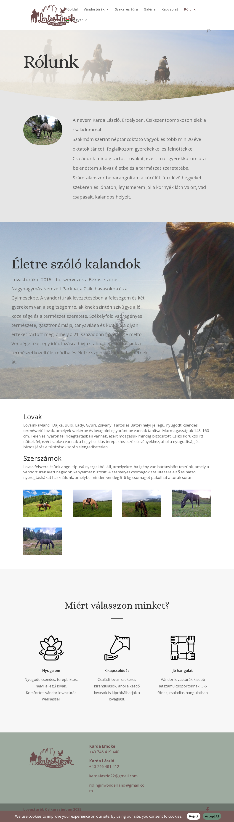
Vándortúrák (94, 9)
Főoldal (72, 9)
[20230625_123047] (92, 516)
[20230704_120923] (42, 516)
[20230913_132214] (42, 554)
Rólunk (189, 9)
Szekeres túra (126, 9)
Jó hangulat (183, 670)
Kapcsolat (170, 9)
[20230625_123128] (141, 516)
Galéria (150, 9)
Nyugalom (51, 670)
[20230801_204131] (191, 516)
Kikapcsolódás (116, 670)
